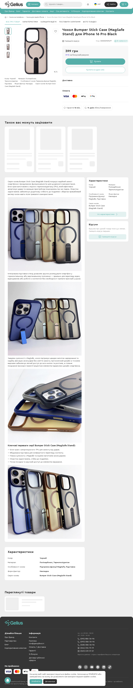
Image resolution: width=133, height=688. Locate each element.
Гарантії (32, 651)
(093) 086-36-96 (87, 642)
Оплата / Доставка (37, 647)
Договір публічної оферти (37, 659)
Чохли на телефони (16, 17)
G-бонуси (75, 11)
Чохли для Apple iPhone (35, 17)
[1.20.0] (14, 4)
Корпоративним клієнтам (93, 11)
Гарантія (26, 11)
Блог (18, 11)
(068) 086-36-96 (87, 645)
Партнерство (10, 641)
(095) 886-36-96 (87, 639)
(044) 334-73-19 (87, 648)
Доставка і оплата (40, 11)
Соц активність (62, 11)
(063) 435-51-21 (87, 651)
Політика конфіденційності (36, 642)
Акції (52, 11)
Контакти (110, 11)
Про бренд (9, 11)
